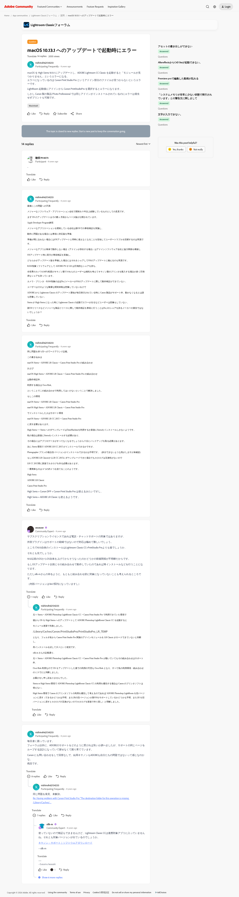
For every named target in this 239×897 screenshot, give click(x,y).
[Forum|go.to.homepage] (18, 6)
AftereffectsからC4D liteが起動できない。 (180, 62)
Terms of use (75, 892)
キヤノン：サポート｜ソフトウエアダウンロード (65, 842)
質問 (62, 15)
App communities (20, 15)
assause (39, 527)
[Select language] (214, 6)
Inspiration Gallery (116, 6)
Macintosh (33, 105)
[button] (226, 6)
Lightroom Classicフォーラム (44, 15)
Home (6, 15)
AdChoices (161, 892)
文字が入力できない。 (170, 114)
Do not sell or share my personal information (131, 892)
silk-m (50, 824)
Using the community (57, 892)
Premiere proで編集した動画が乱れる (178, 78)
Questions (163, 56)
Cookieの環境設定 (101, 892)
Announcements (75, 6)
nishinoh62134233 (44, 62)
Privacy (86, 892)
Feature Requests (95, 6)
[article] (86, 169)
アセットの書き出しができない (175, 46)
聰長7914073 (41, 157)
